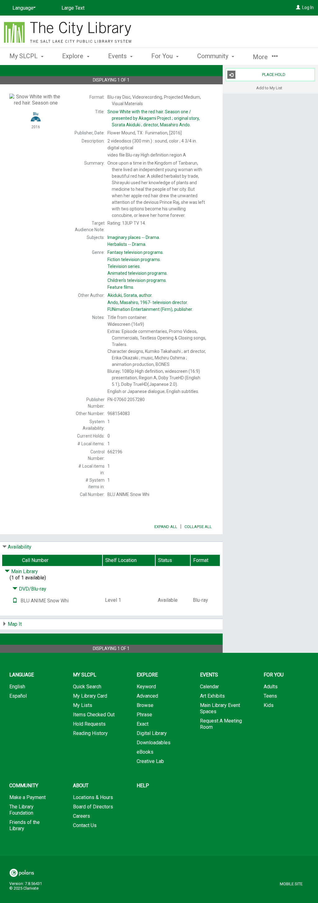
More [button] (261, 57)
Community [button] (213, 56)
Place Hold (273, 74)
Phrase (144, 715)
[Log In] (298, 7)
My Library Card (90, 696)
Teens (270, 696)
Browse (145, 705)
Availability (19, 547)
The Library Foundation (21, 810)
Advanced (147, 696)
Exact (142, 724)
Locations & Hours (93, 797)
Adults (271, 687)
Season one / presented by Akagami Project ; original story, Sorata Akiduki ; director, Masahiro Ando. (153, 118)
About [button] (81, 785)
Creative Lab (150, 761)
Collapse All (198, 526)
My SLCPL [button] (24, 56)
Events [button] (118, 56)
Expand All (165, 526)
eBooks (145, 752)
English (17, 687)
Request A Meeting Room (221, 724)
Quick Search (87, 687)
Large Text (72, 8)
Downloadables (153, 743)
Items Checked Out (94, 715)
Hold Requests (89, 724)
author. (129, 295)
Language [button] (21, 675)
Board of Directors (93, 807)
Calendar (209, 687)
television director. (147, 302)
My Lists (82, 705)
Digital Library (152, 733)
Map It (15, 624)
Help (143, 785)
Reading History (90, 733)
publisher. (150, 309)
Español (18, 696)
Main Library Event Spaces (220, 708)
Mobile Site (291, 884)
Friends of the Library (24, 825)
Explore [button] (73, 56)
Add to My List (269, 87)
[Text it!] (14, 601)
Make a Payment (27, 797)
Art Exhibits (212, 696)
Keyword (146, 687)
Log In (308, 7)
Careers (81, 816)
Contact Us (85, 825)
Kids (269, 705)
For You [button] (162, 56)
